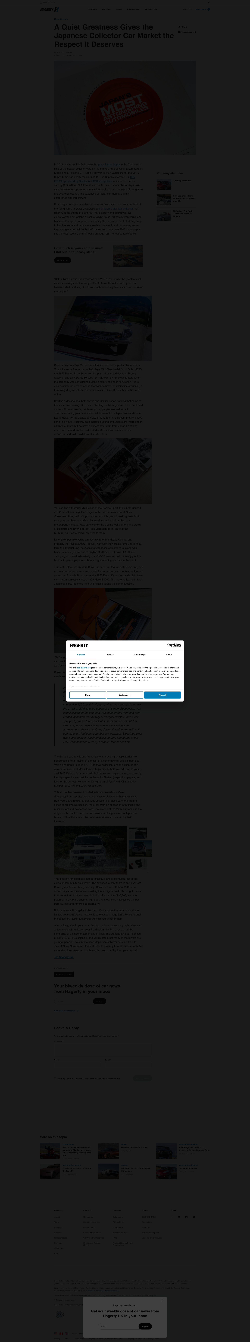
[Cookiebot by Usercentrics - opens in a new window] (169, 645)
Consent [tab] (81, 654)
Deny (87, 695)
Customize (123, 695)
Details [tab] (110, 654)
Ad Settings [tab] (139, 654)
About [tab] (169, 654)
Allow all (162, 695)
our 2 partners (84, 668)
